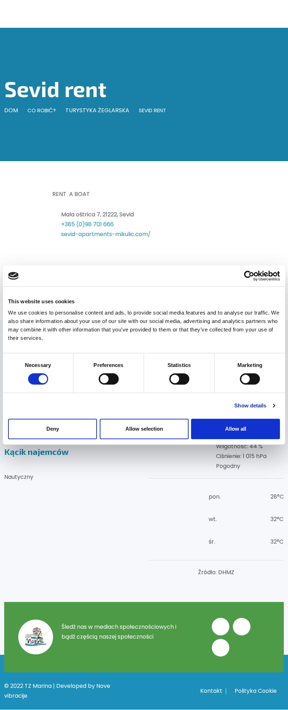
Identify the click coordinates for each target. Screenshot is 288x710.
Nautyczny (18, 477)
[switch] (109, 379)
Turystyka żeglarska (97, 110)
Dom (11, 110)
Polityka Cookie (256, 691)
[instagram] (241, 626)
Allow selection (144, 429)
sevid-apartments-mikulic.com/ (106, 234)
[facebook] (220, 626)
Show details (250, 405)
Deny (52, 429)
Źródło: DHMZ (216, 572)
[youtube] (220, 648)
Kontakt (211, 691)
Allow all (235, 429)
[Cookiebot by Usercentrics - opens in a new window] (249, 276)
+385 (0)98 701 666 (87, 224)
